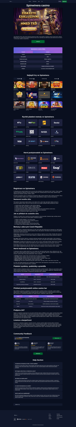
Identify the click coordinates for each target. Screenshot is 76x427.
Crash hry (43, 78)
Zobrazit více (38, 353)
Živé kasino (31, 78)
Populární (18, 78)
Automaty (55, 78)
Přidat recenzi (57, 338)
